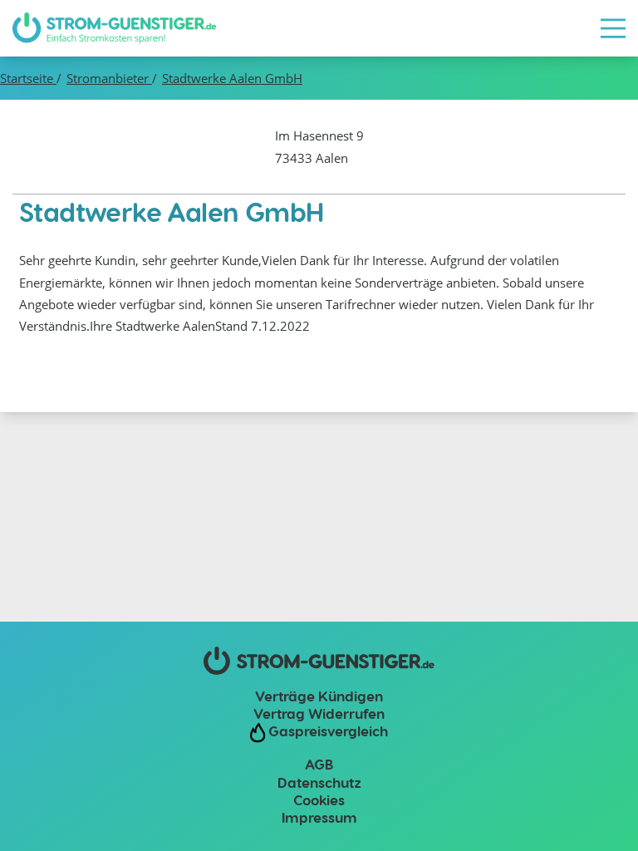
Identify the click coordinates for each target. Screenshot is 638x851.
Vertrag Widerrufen (319, 713)
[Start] (114, 28)
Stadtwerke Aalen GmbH (232, 78)
